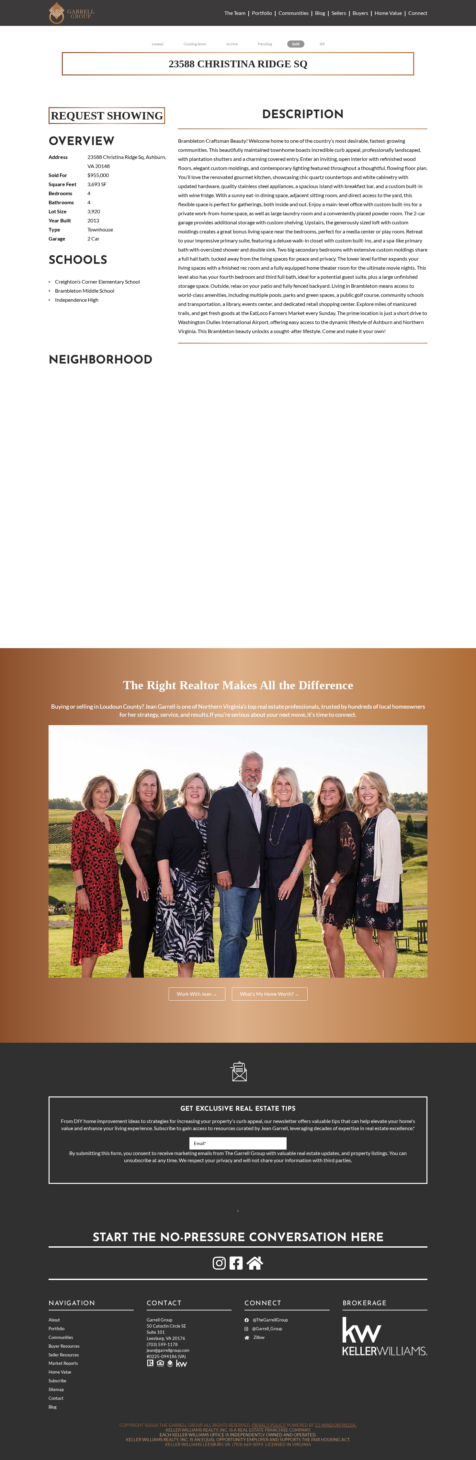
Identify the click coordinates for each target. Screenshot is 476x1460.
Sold (296, 43)
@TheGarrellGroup (270, 1319)
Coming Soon (195, 43)
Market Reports (63, 1363)
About (54, 1319)
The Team (234, 13)
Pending (265, 43)
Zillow (259, 1337)
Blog (320, 13)
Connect (417, 13)
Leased (158, 43)
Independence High (76, 300)
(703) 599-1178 (162, 1344)
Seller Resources (64, 1354)
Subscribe (238, 1211)
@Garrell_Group (266, 1328)
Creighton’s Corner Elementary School (97, 281)
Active (232, 43)
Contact (56, 1398)
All (322, 43)
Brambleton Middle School (84, 290)
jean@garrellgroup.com (168, 1350)
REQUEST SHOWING (107, 115)
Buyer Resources (64, 1346)
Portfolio (262, 13)
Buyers (360, 13)
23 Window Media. (336, 1425)
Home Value (388, 13)
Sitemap (56, 1389)
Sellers (339, 13)
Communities (293, 13)
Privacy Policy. (269, 1425)
